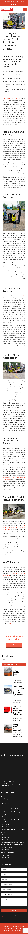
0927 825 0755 (5, 804)
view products (14, 645)
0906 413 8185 (5, 839)
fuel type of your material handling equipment (14, 527)
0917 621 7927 (5, 826)
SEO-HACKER (20, 928)
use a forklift (21, 296)
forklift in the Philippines (12, 98)
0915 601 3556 (5, 849)
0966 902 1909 (5, 857)
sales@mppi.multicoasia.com (9, 799)
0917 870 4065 (5, 817)
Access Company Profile (11, 916)
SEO (11, 928)
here (15, 2)
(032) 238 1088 (5, 809)
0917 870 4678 (5, 834)
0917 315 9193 (15, 809)
